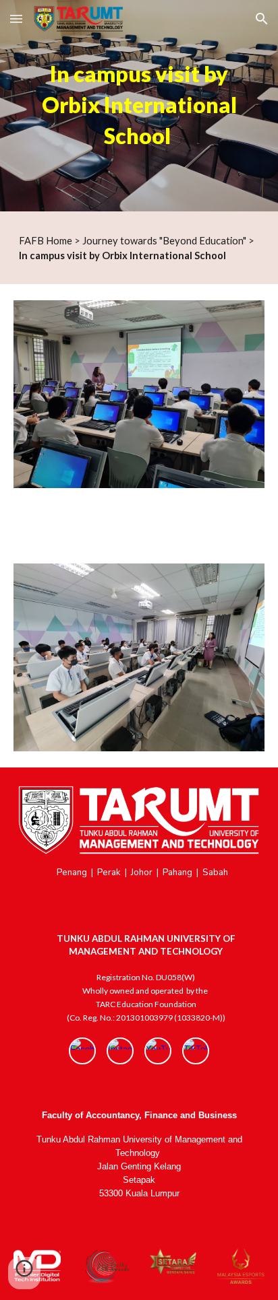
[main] (139, 106)
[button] (16, 18)
